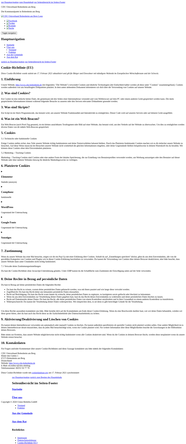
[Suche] (10, 28)
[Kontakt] (11, 26)
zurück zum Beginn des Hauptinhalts (46, 377)
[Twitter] (11, 23)
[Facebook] (12, 21)
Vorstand (12, 50)
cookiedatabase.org (40, 373)
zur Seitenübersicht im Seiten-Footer (49, 2)
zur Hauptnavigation (10, 2)
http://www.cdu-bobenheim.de (29, 85)
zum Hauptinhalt (26, 2)
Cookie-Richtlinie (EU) (27, 443)
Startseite (10, 45)
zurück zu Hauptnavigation (12, 62)
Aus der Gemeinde (15, 55)
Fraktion (12, 52)
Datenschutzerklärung (26, 440)
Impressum (22, 438)
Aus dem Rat (12, 57)
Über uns (10, 47)
